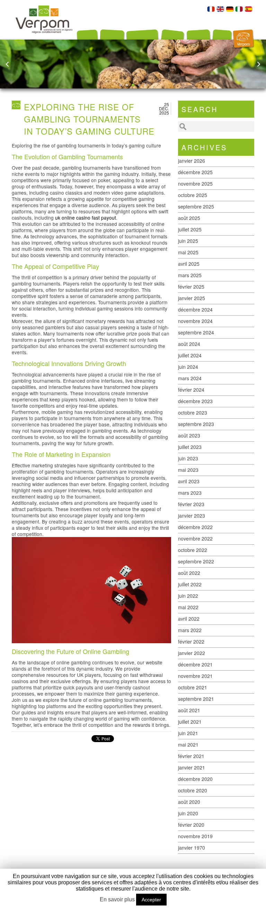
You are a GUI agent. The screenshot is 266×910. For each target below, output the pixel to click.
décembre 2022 (195, 527)
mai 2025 (188, 252)
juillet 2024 (190, 355)
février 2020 (191, 824)
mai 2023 (188, 469)
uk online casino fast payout (85, 217)
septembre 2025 (196, 206)
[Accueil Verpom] (44, 37)
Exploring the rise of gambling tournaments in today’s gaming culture (89, 119)
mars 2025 (190, 275)
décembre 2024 (195, 309)
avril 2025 (189, 263)
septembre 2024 (196, 332)
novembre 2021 (195, 675)
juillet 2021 (190, 721)
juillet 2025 (190, 229)
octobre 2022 (192, 549)
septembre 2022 (196, 561)
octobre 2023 (192, 412)
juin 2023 (188, 458)
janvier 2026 (191, 160)
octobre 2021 (192, 687)
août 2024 (189, 343)
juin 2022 (188, 595)
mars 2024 (190, 378)
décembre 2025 (195, 172)
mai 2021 (188, 744)
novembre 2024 (195, 320)
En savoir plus (117, 899)
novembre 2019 (195, 836)
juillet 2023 (190, 446)
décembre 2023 (195, 401)
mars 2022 (190, 630)
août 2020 (189, 801)
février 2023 (191, 504)
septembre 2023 (196, 423)
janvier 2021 (191, 767)
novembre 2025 (195, 183)
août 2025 (189, 217)
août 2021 (189, 710)
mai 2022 (188, 607)
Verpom (243, 43)
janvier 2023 (191, 515)
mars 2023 (190, 492)
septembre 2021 (196, 698)
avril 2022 (189, 618)
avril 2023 (189, 481)
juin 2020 (188, 813)
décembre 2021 (195, 664)
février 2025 (191, 286)
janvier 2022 (191, 652)
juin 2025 (188, 240)
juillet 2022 (190, 584)
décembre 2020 (195, 778)
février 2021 (191, 755)
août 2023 (189, 435)
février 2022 (191, 641)
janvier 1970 (191, 847)
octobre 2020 (192, 790)
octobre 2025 (192, 195)
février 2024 (191, 389)
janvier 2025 (191, 298)
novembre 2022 (195, 538)
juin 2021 (188, 733)
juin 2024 (188, 366)
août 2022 (189, 572)
